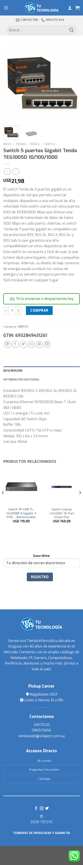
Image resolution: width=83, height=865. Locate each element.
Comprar (39, 310)
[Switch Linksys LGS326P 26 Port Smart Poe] (62, 487)
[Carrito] (77, 8)
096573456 (41, 730)
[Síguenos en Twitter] (47, 809)
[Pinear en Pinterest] (39, 344)
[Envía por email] (31, 344)
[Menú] (6, 7)
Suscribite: (41, 556)
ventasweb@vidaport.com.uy (41, 736)
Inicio (7, 144)
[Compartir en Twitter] (23, 344)
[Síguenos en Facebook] (36, 809)
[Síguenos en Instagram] (41, 809)
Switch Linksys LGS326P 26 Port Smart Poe (62, 513)
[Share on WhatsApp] (7, 344)
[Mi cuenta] (70, 8)
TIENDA (21, 144)
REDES (35, 144)
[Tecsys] (41, 7)
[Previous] (10, 82)
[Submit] (71, 30)
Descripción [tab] (12, 371)
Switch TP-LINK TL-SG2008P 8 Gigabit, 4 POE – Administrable (21, 513)
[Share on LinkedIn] (47, 344)
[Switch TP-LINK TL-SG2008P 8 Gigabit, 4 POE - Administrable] (21, 487)
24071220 (41, 724)
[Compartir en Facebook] (15, 344)
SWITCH (49, 144)
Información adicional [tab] (21, 379)
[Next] (73, 82)
